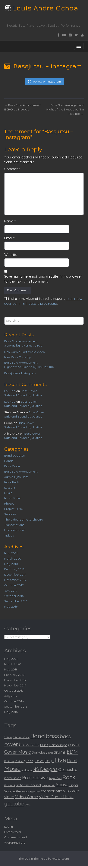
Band (37, 736)
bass (52, 736)
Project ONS (55, 778)
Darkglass (39, 752)
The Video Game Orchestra (23, 519)
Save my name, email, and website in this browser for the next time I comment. (43, 278)
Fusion (19, 761)
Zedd (27, 804)
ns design (26, 770)
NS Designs (45, 769)
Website (10, 254)
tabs (38, 791)
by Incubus (16, 109)
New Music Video (24, 352)
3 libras (8, 737)
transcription (53, 790)
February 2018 (14, 569)
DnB (50, 752)
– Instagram (20, 373)
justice (39, 761)
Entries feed (12, 832)
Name (10, 221)
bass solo (29, 744)
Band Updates (14, 455)
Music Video (12, 498)
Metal (72, 760)
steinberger (28, 791)
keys (49, 760)
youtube (14, 803)
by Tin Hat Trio (65, 111)
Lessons (10, 487)
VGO (75, 791)
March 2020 (12, 558)
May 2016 (11, 606)
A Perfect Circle (21, 737)
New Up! (18, 357)
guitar (28, 761)
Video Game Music (56, 796)
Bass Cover (29, 391)
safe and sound (28, 785)
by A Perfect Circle (23, 345)
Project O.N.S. (14, 509)
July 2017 (10, 590)
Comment (12, 169)
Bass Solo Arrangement (22, 105)
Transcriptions (14, 525)
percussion (12, 778)
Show (62, 785)
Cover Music (17, 752)
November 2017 (15, 580)
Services (10, 514)
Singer (73, 785)
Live (60, 760)
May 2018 (11, 564)
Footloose (9, 761)
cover (74, 744)
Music (8, 493)
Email (9, 238)
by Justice (23, 395)
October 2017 (13, 585)
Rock (68, 777)
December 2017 (15, 574)
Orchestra (67, 769)
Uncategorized (14, 530)
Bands (8, 461)
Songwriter (12, 791)
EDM (72, 752)
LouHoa (9, 391)
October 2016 (13, 596)
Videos (9, 535)
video (9, 796)
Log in (8, 826)
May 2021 (11, 553)
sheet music (48, 785)
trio (68, 791)
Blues (44, 745)
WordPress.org (14, 842)
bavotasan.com (58, 858)
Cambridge (58, 745)
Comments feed (15, 837)
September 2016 (15, 601)
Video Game (26, 796)
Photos (9, 503)
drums (60, 752)
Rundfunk (9, 785)
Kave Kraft (11, 482)
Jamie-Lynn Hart (16, 477)
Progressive (35, 777)
